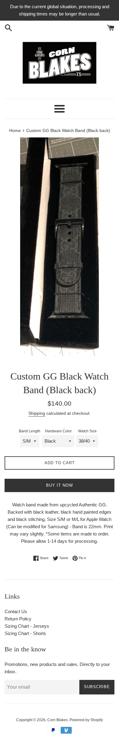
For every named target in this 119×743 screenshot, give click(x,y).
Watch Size (87, 431)
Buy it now (59, 485)
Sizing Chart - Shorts (25, 633)
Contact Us (16, 611)
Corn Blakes (57, 720)
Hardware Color (58, 431)
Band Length (29, 431)
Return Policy (18, 618)
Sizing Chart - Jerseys (27, 626)
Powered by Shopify (86, 720)
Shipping (36, 413)
